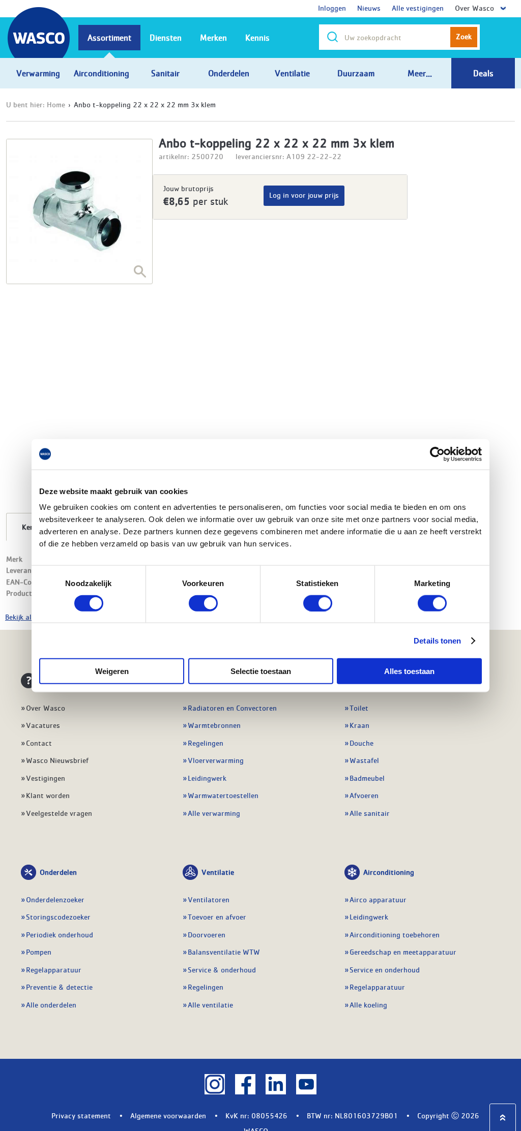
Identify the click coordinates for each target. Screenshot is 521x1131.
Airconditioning (388, 871)
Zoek (464, 36)
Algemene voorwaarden (168, 1115)
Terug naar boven (502, 1117)
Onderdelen (58, 871)
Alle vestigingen (418, 7)
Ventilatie (217, 871)
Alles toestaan (409, 671)
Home (56, 104)
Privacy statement (81, 1115)
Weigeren (112, 671)
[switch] (203, 603)
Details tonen (437, 640)
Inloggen (332, 7)
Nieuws (369, 7)
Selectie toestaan (260, 671)
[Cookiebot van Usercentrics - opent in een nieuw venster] (437, 454)
